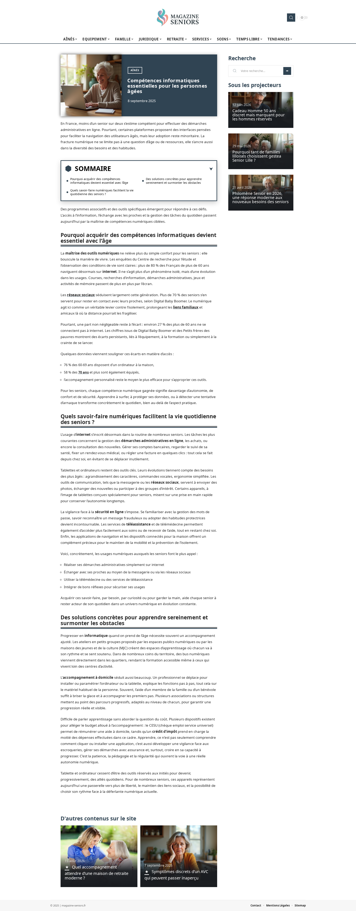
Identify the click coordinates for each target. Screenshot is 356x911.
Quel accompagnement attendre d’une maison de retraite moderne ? (96, 872)
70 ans (83, 372)
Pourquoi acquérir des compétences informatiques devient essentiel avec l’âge (99, 181)
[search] (291, 17)
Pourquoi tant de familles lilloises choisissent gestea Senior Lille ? (256, 156)
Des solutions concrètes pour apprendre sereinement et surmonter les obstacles (174, 181)
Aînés (135, 70)
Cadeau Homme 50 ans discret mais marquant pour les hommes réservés (258, 115)
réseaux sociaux (81, 294)
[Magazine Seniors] (178, 17)
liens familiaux (185, 307)
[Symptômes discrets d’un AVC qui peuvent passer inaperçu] (178, 856)
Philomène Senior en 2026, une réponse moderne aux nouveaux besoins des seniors (260, 197)
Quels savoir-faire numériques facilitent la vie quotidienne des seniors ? (102, 192)
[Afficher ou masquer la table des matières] (162, 169)
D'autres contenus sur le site (98, 818)
